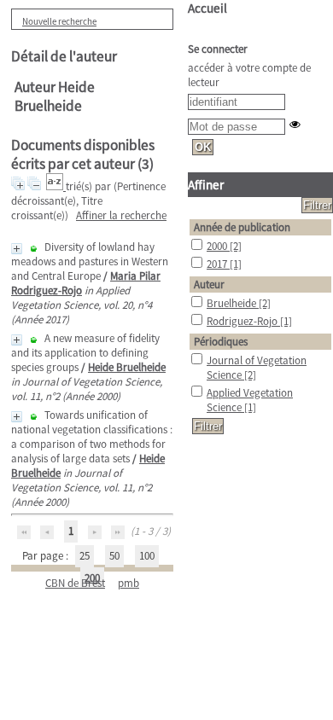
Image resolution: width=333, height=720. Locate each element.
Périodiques (221, 341)
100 (147, 556)
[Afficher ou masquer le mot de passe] (295, 124)
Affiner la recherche (121, 215)
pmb (128, 583)
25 (84, 556)
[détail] (16, 248)
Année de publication (242, 227)
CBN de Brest (75, 583)
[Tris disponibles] (56, 186)
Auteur (209, 284)
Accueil (207, 8)
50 (114, 556)
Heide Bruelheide (127, 367)
